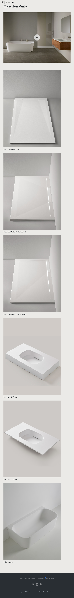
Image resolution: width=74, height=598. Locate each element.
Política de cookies (44, 592)
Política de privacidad (30, 592)
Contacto (54, 592)
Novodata (51, 578)
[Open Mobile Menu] (12, 2)
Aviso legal (19, 592)
